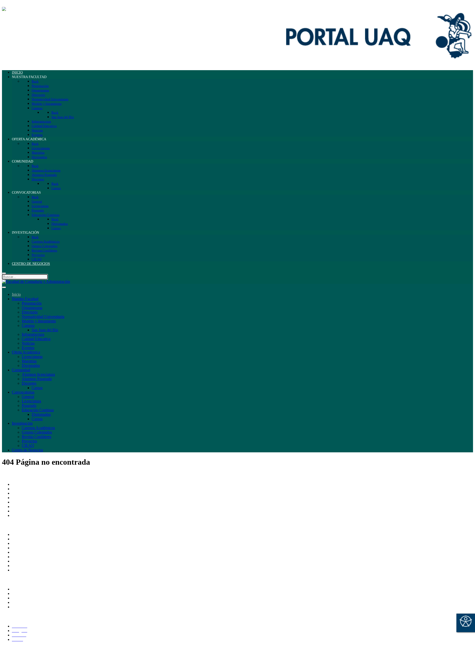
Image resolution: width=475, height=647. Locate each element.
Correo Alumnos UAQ (30, 593)
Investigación (22, 423)
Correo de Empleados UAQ (34, 534)
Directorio (30, 312)
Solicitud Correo (25, 598)
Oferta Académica (26, 352)
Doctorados (31, 365)
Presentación (32, 303)
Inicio (16, 294)
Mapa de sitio (22, 566)
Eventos (28, 348)
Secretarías (20, 493)
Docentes (29, 383)
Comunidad (21, 370)
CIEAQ (28, 445)
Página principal (24, 484)
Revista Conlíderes (36, 437)
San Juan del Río (45, 330)
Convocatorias (23, 392)
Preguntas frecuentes (28, 570)
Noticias (28, 343)
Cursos (37, 388)
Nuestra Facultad (25, 299)
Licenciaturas (32, 357)
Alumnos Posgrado (37, 379)
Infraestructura (33, 334)
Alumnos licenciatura (38, 374)
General (28, 397)
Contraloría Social (26, 561)
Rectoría (18, 489)
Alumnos (19, 589)
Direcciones (21, 498)
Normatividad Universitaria (43, 316)
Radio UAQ (21, 548)
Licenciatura (31, 401)
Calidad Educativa (36, 339)
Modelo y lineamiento (39, 321)
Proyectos (29, 441)
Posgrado (29, 405)
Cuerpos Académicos (38, 428)
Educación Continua (38, 410)
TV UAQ (19, 543)
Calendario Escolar (27, 552)
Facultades (20, 511)
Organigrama (32, 308)
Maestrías (29, 361)
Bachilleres (20, 506)
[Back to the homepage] (36, 9)
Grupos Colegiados (37, 432)
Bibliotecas (20, 557)
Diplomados (41, 414)
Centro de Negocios (27, 450)
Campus (28, 325)
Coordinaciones (24, 502)
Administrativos (24, 607)
